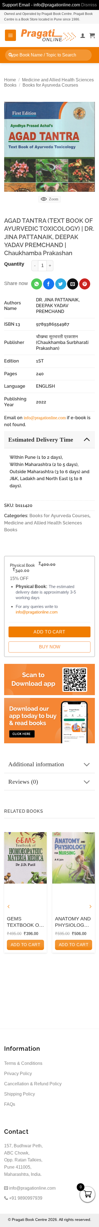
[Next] (90, 906)
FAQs (9, 1104)
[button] (10, 35)
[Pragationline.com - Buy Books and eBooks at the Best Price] (48, 35)
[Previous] (9, 906)
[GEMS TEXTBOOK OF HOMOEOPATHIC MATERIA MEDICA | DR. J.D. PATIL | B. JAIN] (25, 858)
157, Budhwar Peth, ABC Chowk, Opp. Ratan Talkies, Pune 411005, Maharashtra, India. (23, 1159)
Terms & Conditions (23, 1063)
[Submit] (10, 55)
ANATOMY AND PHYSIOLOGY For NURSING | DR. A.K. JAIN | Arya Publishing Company (73, 922)
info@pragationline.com (45, 417)
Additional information (36, 764)
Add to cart (25, 944)
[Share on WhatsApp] (36, 283)
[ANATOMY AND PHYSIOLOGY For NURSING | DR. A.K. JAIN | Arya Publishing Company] (73, 858)
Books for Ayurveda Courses (50, 85)
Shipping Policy (19, 1094)
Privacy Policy (18, 1073)
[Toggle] (87, 439)
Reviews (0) (23, 781)
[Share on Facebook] (48, 283)
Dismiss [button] (89, 4)
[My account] (83, 35)
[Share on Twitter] (60, 283)
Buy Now (49, 646)
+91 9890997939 (25, 1198)
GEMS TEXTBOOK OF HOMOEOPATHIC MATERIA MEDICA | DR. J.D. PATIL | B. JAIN (25, 922)
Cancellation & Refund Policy (33, 1083)
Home (10, 79)
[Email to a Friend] (72, 283)
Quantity (14, 264)
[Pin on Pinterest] (84, 283)
